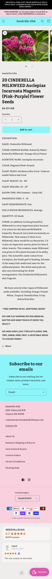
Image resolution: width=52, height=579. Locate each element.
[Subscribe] (43, 392)
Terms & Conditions (15, 461)
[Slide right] (32, 66)
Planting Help (12, 468)
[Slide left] (20, 66)
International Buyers (16, 449)
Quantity (6, 114)
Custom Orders (13, 455)
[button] (3, 21)
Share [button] (8, 346)
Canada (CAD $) (24, 498)
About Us (10, 436)
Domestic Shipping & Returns (20, 443)
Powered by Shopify (33, 518)
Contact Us (11, 425)
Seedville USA (22, 518)
